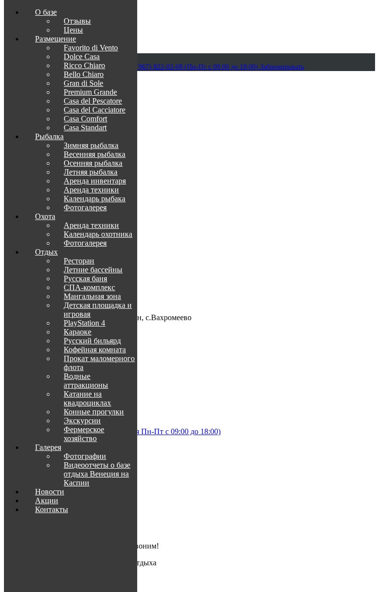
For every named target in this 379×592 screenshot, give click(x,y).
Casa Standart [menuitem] (85, 127)
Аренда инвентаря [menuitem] (95, 181)
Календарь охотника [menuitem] (98, 234)
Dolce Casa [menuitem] (82, 56)
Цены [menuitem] (73, 30)
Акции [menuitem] (46, 500)
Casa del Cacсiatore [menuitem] (94, 110)
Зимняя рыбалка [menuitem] (91, 145)
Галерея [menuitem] (48, 447)
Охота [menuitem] (45, 216)
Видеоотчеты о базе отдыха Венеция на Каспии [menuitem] (97, 474)
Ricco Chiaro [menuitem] (84, 65)
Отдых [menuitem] (46, 252)
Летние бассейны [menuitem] (93, 269)
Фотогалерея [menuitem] (85, 207)
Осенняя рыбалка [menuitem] (93, 163)
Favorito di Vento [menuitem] (91, 47)
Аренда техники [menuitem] (91, 189)
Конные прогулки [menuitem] (94, 411)
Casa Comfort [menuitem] (85, 118)
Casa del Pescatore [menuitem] (93, 101)
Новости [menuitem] (49, 491)
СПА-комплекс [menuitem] (89, 287)
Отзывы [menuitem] (77, 21)
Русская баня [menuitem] (85, 278)
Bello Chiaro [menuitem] (84, 74)
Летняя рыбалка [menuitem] (90, 172)
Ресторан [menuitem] (79, 261)
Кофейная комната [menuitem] (95, 349)
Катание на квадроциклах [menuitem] (87, 398)
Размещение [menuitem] (55, 39)
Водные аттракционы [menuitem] (86, 380)
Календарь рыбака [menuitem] (94, 198)
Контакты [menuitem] (51, 509)
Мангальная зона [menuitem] (92, 296)
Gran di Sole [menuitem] (83, 83)
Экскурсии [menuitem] (82, 420)
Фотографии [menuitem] (85, 456)
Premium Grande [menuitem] (90, 92)
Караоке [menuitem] (77, 332)
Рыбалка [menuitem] (49, 136)
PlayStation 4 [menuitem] (84, 323)
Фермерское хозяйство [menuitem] (84, 434)
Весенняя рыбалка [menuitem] (94, 154)
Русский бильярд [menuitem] (92, 340)
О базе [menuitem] (46, 12)
